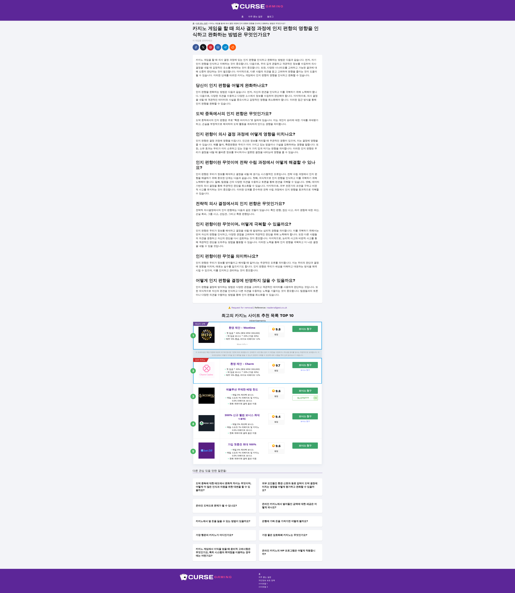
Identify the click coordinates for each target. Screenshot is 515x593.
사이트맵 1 (263, 584)
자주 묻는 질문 (255, 16)
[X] (203, 47)
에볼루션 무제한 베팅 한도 (242, 389)
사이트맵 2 (263, 587)
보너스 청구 (305, 328)
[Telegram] (225, 47)
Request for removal (242, 307)
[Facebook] (196, 47)
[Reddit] (232, 47)
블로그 (270, 16)
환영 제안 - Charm (242, 363)
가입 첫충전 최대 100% (242, 444)
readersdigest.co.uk (277, 307)
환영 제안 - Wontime (242, 327)
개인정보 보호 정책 (267, 580)
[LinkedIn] (218, 47)
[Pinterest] (210, 47)
